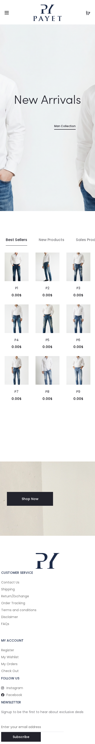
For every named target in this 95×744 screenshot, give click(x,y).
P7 (16, 391)
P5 (47, 340)
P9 (78, 391)
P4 (17, 340)
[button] (30, 499)
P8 (47, 391)
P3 (78, 288)
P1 (16, 288)
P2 (47, 288)
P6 (78, 340)
